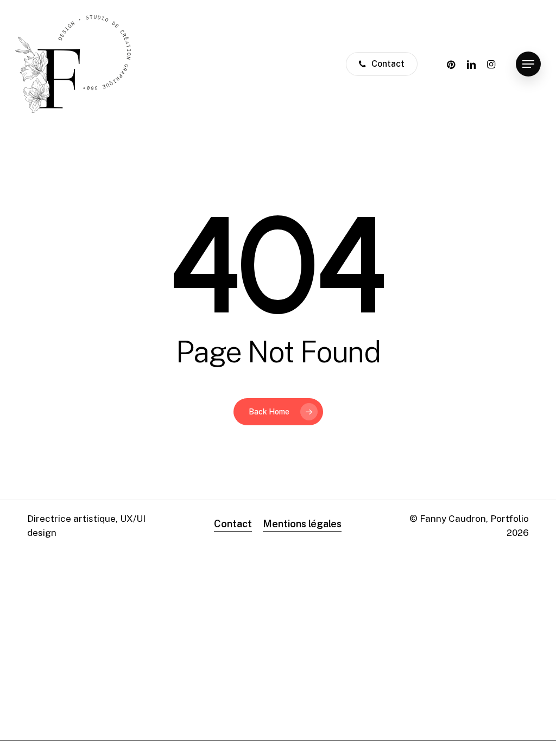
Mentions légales (302, 523)
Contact (233, 523)
